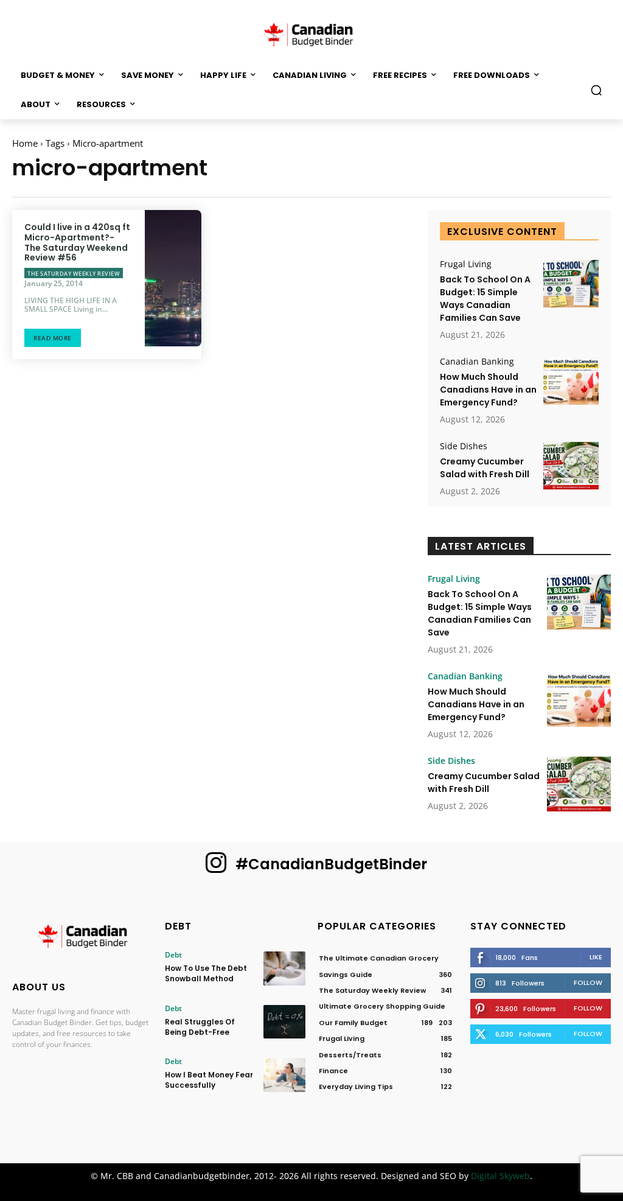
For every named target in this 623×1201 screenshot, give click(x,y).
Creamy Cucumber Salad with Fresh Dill (484, 467)
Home (25, 143)
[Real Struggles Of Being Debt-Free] (284, 1021)
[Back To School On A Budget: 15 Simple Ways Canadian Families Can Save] (571, 283)
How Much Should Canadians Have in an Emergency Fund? (488, 389)
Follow (588, 982)
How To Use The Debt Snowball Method (206, 973)
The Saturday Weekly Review (73, 274)
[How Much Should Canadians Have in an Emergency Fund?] (571, 381)
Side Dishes (463, 446)
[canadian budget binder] (311, 33)
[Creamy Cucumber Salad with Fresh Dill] (571, 465)
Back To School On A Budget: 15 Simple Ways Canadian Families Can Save (485, 298)
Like (596, 957)
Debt (173, 955)
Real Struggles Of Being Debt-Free (200, 1027)
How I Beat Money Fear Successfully (209, 1080)
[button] (596, 90)
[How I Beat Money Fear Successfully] (284, 1074)
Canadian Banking (477, 361)
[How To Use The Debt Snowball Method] (284, 968)
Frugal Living (466, 264)
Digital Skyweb (500, 1176)
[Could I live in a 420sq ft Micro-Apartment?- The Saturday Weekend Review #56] (173, 278)
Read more (52, 338)
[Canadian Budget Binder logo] (82, 938)
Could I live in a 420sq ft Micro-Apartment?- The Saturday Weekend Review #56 (77, 242)
